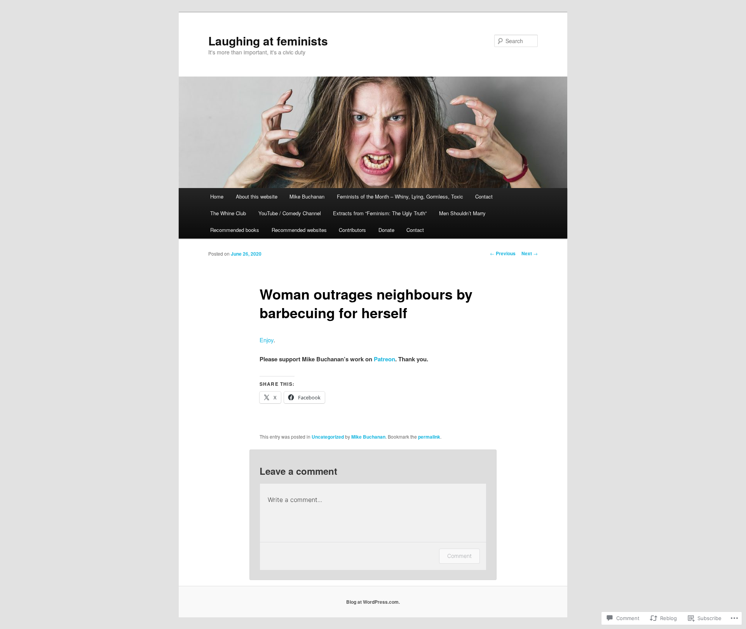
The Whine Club (228, 213)
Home (216, 196)
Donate (386, 229)
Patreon (384, 359)
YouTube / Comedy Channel (289, 213)
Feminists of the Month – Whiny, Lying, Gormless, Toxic (400, 196)
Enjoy (267, 340)
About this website (256, 196)
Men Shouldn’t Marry (462, 213)
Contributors (352, 229)
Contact (484, 196)
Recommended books (234, 229)
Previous (503, 253)
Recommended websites (299, 229)
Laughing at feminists (268, 40)
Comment (459, 555)
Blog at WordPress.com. (373, 601)
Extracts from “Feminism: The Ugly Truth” (380, 213)
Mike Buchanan (306, 196)
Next (529, 253)
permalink (429, 436)
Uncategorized (328, 436)
